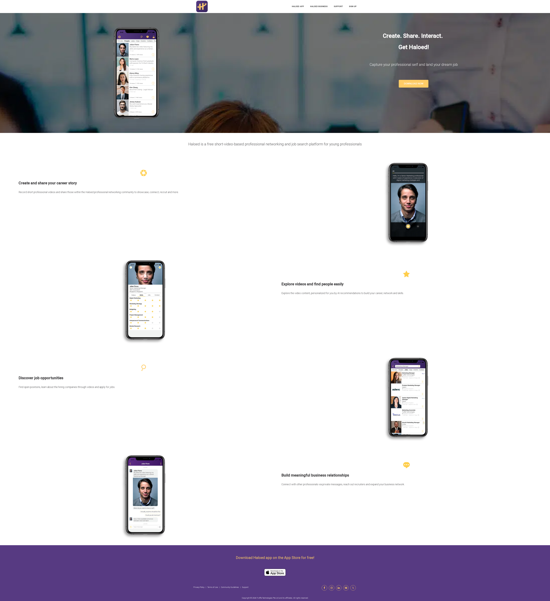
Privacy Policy (198, 587)
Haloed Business (319, 6)
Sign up (353, 6)
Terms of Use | (214, 587)
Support (338, 6)
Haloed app (298, 6)
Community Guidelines (230, 587)
